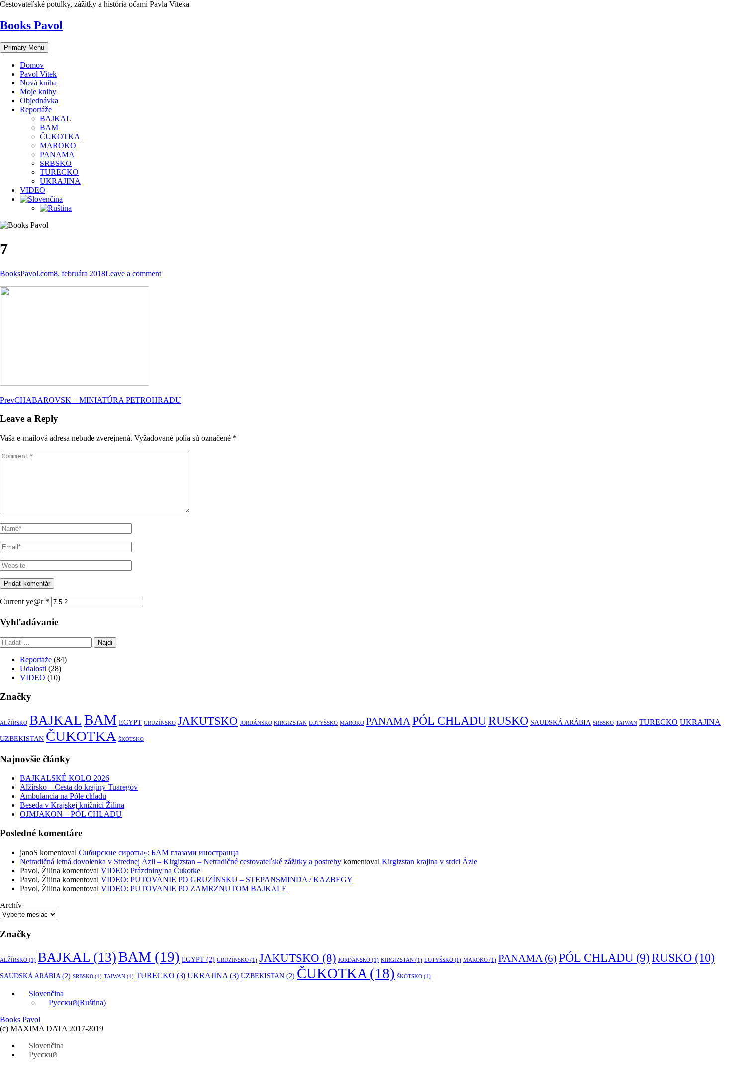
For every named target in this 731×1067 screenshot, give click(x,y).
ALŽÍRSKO (13, 723)
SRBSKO (56, 163)
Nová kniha (38, 83)
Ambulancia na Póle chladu (63, 796)
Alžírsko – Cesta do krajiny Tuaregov (79, 787)
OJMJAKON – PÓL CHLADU (71, 814)
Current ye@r (24, 601)
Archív (11, 905)
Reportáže (36, 109)
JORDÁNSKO (256, 723)
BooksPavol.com (27, 273)
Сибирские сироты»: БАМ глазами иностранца (159, 852)
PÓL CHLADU (449, 720)
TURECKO (59, 172)
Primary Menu (24, 47)
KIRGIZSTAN (290, 723)
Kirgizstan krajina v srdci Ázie (429, 861)
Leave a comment (133, 273)
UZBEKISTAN (22, 738)
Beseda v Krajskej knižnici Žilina (72, 805)
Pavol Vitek (38, 74)
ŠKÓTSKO (131, 739)
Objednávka (39, 100)
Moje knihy (38, 91)
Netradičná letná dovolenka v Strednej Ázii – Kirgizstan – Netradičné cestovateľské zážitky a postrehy (180, 861)
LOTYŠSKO (323, 723)
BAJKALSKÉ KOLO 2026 (64, 778)
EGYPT (130, 722)
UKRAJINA (60, 181)
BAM (49, 127)
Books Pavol (31, 25)
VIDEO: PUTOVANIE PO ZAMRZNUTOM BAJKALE (194, 888)
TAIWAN (626, 723)
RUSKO (508, 720)
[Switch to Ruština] (56, 208)
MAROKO (58, 145)
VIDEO (32, 190)
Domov (32, 65)
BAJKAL (55, 118)
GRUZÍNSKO (160, 723)
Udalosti (33, 668)
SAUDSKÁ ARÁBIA (560, 722)
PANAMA (57, 154)
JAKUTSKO (208, 721)
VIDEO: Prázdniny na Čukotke (150, 870)
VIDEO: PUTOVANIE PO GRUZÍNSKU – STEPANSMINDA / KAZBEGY (227, 879)
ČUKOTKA (60, 136)
